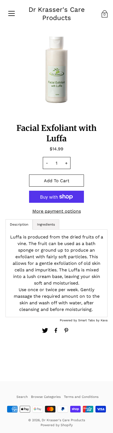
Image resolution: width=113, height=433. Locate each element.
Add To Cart (56, 180)
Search (22, 397)
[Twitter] (45, 330)
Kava (104, 320)
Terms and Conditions (81, 397)
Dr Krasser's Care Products (57, 14)
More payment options (56, 211)
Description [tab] (19, 224)
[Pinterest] (67, 330)
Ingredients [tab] (46, 224)
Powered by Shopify (57, 425)
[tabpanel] (56, 273)
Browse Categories (46, 397)
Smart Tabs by (89, 320)
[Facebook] (56, 330)
